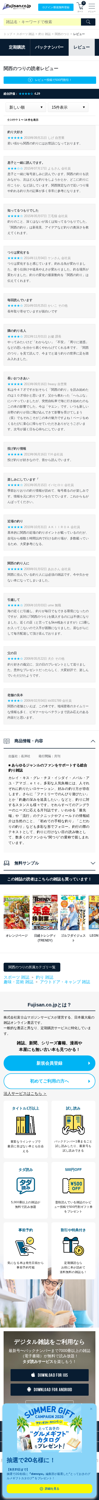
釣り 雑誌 (44, 34)
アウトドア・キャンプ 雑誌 (65, 982)
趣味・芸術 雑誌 (18, 982)
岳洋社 (25, 756)
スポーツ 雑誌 (25, 34)
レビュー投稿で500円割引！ (53, 80)
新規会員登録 (49, 1063)
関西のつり (62, 34)
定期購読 (17, 47)
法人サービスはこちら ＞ (25, 1093)
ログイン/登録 (55, 7)
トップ (8, 34)
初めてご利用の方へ (49, 1081)
